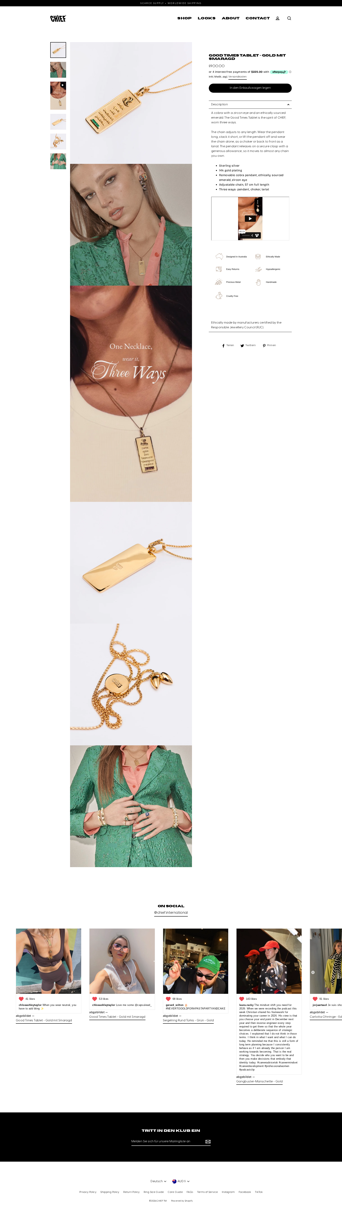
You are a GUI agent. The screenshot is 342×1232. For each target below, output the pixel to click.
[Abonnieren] (207, 1142)
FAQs (190, 1192)
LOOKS (207, 18)
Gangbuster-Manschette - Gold (259, 1081)
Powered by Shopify (182, 1201)
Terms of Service (207, 1192)
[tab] (250, 105)
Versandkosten (237, 77)
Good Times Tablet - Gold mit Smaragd (44, 1020)
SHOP (184, 18)
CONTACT (258, 18)
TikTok (259, 1192)
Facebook (245, 1192)
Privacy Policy (87, 1192)
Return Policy (131, 1192)
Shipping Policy (109, 1192)
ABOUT (231, 18)
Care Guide (175, 1192)
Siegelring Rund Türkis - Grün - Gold (188, 1020)
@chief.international (171, 913)
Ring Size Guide (154, 1192)
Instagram (228, 1192)
